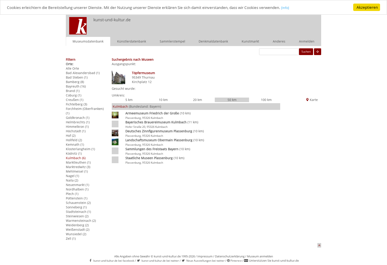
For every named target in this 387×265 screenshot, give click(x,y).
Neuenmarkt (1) (77, 185)
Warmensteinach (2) (81, 220)
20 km (197, 100)
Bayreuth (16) (76, 86)
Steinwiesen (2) (77, 216)
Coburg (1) (73, 95)
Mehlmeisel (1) (77, 171)
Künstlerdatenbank (131, 41)
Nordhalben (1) (77, 189)
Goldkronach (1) (77, 117)
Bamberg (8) (75, 82)
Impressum (205, 256)
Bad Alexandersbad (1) (83, 73)
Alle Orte (72, 68)
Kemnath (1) (75, 144)
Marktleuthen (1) (78, 162)
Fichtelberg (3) (76, 104)
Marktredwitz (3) (78, 167)
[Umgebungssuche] (317, 51)
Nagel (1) (72, 176)
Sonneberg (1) (76, 207)
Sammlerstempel (172, 41)
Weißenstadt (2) (77, 229)
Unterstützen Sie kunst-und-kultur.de (274, 261)
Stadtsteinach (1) (78, 211)
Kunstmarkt (250, 41)
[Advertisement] (262, 23)
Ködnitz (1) (74, 153)
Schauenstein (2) (78, 203)
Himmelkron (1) (77, 126)
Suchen (306, 51)
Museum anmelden (260, 256)
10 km (163, 100)
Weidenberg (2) (77, 225)
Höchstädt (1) (76, 131)
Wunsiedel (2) (76, 234)
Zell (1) (71, 238)
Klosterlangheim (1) (80, 149)
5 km (129, 100)
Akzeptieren (367, 7)
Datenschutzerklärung (230, 256)
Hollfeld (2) (74, 140)
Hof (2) (70, 135)
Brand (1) (73, 91)
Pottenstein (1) (76, 198)
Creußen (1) (74, 100)
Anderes (279, 41)
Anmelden (306, 41)
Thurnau (148, 77)
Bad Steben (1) (77, 77)
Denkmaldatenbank (213, 41)
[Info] (285, 8)
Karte (313, 100)
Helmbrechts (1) (78, 122)
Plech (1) (72, 194)
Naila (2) (72, 180)
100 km (266, 100)
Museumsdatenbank (88, 41)
